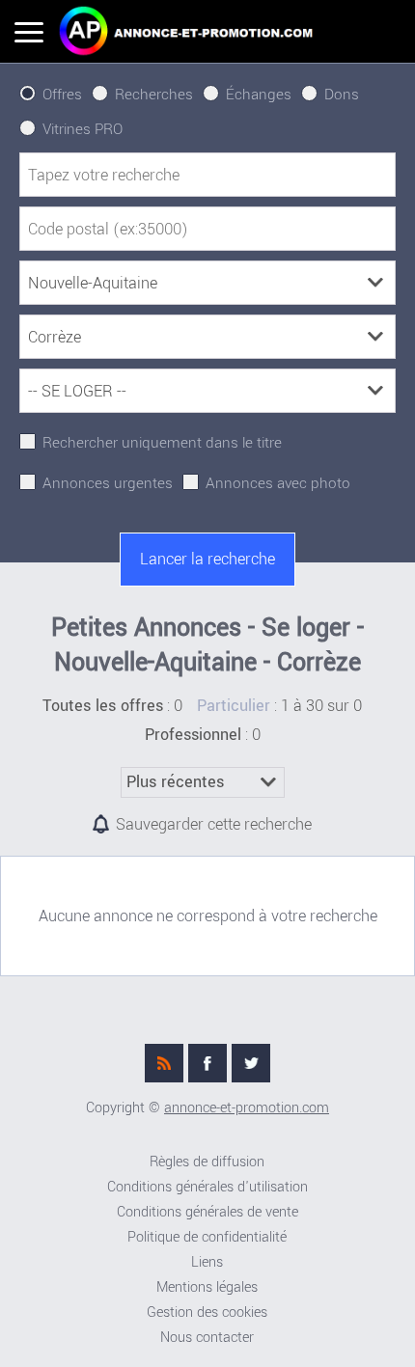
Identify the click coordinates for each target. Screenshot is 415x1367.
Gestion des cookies (207, 1312)
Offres (62, 94)
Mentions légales (207, 1287)
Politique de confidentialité (207, 1237)
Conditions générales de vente (207, 1212)
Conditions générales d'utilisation (207, 1187)
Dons (341, 94)
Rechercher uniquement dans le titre (162, 442)
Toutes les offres (102, 706)
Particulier (233, 706)
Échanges (258, 94)
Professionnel (193, 735)
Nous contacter (207, 1337)
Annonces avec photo (278, 483)
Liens (207, 1262)
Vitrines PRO (82, 129)
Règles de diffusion (207, 1162)
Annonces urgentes (107, 483)
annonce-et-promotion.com (246, 1108)
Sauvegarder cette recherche (214, 824)
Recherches (154, 94)
